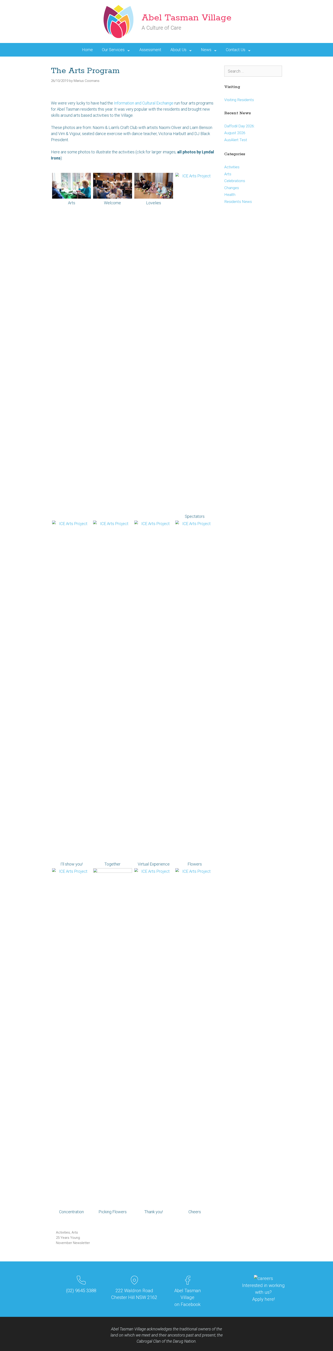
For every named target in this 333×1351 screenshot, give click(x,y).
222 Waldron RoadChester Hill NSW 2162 (134, 1294)
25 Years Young (68, 1238)
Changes (231, 188)
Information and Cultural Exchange (144, 103)
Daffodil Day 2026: (239, 126)
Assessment (150, 49)
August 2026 (234, 133)
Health (229, 194)
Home (87, 49)
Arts (75, 1232)
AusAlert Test (235, 140)
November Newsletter (73, 1243)
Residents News (238, 201)
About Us (178, 49)
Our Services (113, 49)
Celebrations (234, 180)
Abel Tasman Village (187, 18)
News (206, 49)
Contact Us (235, 49)
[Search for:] (253, 71)
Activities (63, 1232)
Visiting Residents (239, 100)
